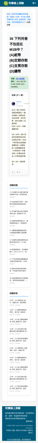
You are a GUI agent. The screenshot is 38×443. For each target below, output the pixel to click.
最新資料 (29, 421)
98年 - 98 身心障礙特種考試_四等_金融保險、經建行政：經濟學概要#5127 (19, 19)
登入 (34, 3)
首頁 (8, 14)
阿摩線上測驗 (16, 3)
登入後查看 (20, 79)
